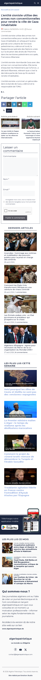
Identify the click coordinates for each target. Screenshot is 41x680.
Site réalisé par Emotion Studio (21, 675)
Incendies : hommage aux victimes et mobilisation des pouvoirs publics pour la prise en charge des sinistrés (20, 256)
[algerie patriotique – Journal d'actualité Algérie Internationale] (13, 3)
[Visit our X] (25, 650)
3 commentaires (21, 322)
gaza (9, 111)
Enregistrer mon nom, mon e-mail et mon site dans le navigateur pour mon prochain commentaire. (21, 202)
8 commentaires (21, 352)
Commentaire (9, 156)
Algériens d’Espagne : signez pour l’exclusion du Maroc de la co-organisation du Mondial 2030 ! (20, 347)
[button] (34, 3)
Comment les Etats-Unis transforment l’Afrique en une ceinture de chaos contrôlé (18, 287)
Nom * (6, 179)
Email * (6, 189)
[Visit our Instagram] (20, 650)
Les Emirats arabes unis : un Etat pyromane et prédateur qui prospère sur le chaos (19, 317)
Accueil (4, 10)
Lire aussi (14, 10)
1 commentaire (20, 292)
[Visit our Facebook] (15, 650)
